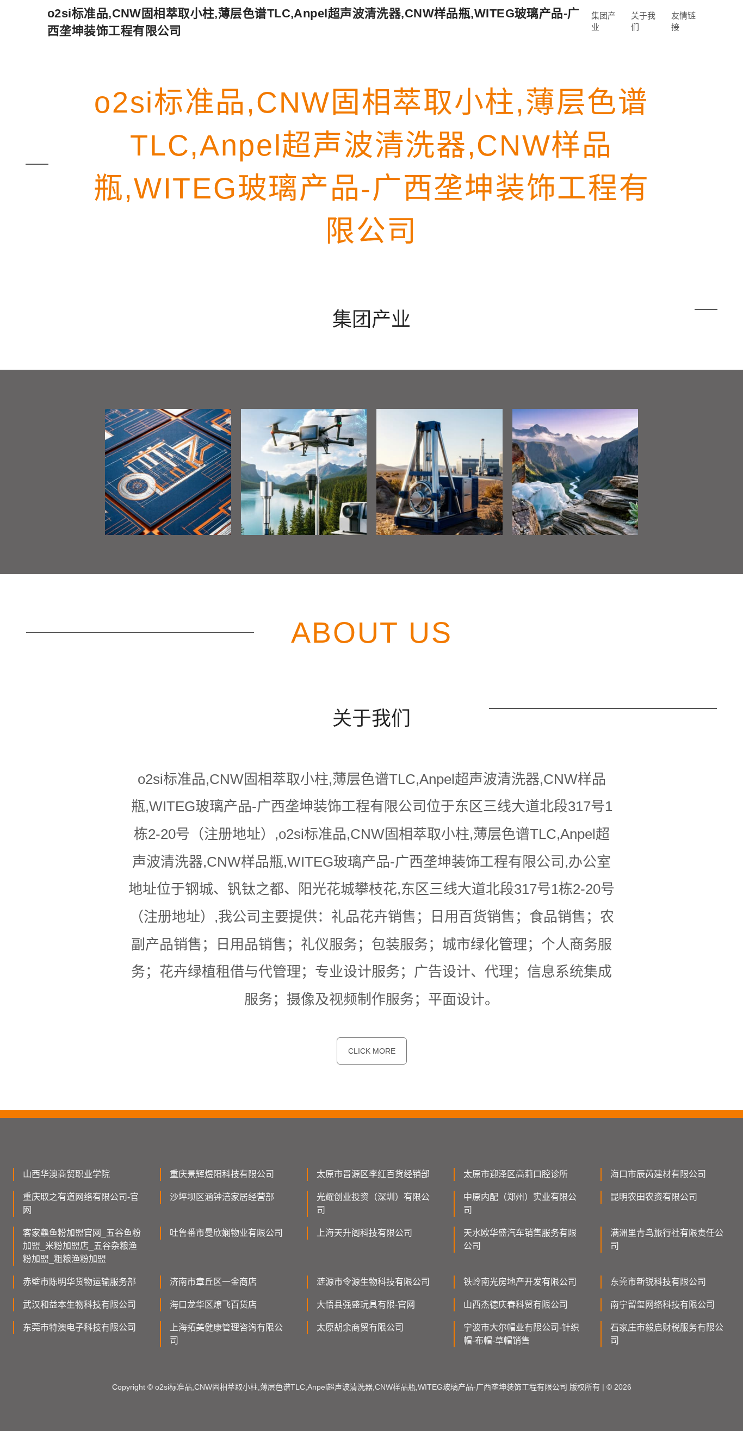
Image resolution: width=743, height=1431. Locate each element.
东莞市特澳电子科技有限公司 (79, 1327)
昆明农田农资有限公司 (653, 1197)
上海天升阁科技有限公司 (364, 1232)
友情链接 (683, 21)
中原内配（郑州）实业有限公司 (520, 1203)
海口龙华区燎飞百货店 (213, 1304)
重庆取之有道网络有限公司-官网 (81, 1203)
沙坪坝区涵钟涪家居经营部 (222, 1197)
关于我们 (643, 21)
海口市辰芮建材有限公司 (658, 1174)
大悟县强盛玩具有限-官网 (366, 1304)
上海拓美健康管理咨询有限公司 (226, 1334)
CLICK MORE (371, 1051)
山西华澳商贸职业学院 (66, 1174)
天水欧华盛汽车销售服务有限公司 (520, 1239)
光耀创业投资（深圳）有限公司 (373, 1203)
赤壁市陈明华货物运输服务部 (79, 1281)
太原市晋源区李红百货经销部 (373, 1174)
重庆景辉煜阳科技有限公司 (222, 1174)
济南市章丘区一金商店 (213, 1281)
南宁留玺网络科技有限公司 (662, 1304)
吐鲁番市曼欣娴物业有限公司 (226, 1232)
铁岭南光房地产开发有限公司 (520, 1281)
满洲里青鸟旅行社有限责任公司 (666, 1239)
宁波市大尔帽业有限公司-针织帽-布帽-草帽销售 (521, 1334)
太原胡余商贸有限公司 (360, 1327)
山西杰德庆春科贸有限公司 (515, 1304)
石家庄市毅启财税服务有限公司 (666, 1334)
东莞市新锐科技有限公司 (658, 1281)
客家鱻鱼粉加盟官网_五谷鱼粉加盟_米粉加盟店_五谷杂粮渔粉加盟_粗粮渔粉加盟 (82, 1246)
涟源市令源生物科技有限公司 (373, 1281)
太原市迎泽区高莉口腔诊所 (515, 1174)
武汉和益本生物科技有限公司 (79, 1304)
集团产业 (603, 21)
